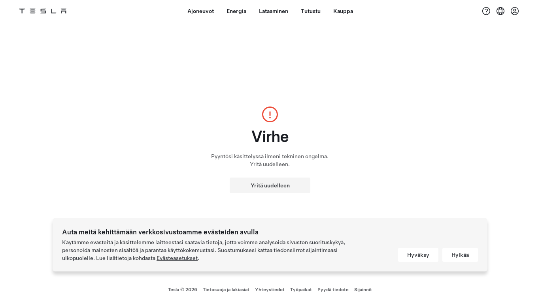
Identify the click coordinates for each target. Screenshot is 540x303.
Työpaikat (301, 289)
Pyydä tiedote (333, 289)
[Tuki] (486, 11)
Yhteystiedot (270, 289)
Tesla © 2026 (182, 289)
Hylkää (460, 255)
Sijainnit (363, 289)
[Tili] (514, 11)
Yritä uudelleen (270, 185)
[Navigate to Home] (43, 11)
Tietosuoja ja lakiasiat (226, 289)
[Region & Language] (500, 11)
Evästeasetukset (177, 258)
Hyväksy (418, 255)
